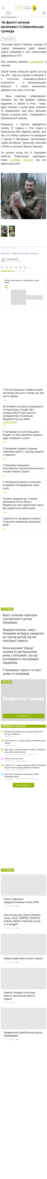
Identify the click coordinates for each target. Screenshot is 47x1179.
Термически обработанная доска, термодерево (23, 1034)
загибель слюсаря (21, 159)
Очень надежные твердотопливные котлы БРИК (21, 900)
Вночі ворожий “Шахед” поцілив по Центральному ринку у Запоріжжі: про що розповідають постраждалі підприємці (21, 655)
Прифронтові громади (23, 698)
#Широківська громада (20, 253)
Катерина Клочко (12, 259)
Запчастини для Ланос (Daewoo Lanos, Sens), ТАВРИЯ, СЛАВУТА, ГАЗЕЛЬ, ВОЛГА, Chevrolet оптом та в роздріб (22, 919)
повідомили (36, 61)
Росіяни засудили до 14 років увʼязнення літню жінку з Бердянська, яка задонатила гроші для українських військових (23, 503)
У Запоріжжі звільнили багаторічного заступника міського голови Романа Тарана (23, 468)
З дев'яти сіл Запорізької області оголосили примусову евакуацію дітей (22, 521)
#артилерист (5, 253)
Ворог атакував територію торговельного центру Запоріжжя (20, 618)
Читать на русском (8, 39)
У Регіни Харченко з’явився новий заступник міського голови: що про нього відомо (23, 393)
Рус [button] (8, 13)
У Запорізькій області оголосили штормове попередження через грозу (22, 485)
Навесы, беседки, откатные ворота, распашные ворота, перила (19, 995)
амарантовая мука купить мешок (23, 958)
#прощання (34, 253)
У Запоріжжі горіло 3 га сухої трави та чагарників (22, 672)
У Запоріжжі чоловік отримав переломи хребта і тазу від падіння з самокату (23, 451)
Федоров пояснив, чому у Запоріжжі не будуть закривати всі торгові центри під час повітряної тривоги (23, 635)
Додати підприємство (23, 785)
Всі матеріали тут (23, 716)
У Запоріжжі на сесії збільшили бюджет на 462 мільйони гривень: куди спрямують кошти (23, 435)
